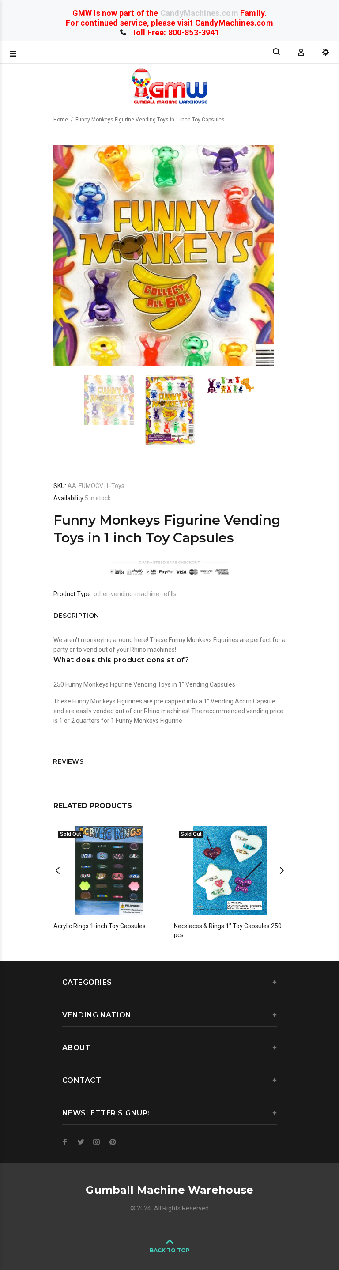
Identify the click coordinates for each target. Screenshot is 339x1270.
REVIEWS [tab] (68, 761)
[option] (114, 400)
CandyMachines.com (199, 13)
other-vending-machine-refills (135, 593)
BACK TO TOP (170, 1250)
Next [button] (281, 870)
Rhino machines (152, 649)
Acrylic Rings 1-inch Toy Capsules (99, 926)
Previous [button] (57, 870)
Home (60, 120)
